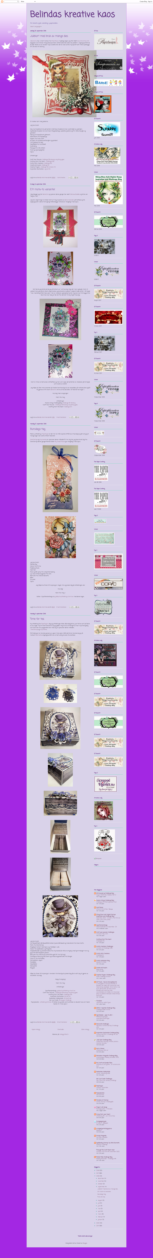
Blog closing (99, 969)
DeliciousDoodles (75, 194)
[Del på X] (73, 178)
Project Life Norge (101, 1107)
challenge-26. (48, 163)
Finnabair (99, 1001)
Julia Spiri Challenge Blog (103, 1040)
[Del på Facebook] (75, 178)
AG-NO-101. (67, 996)
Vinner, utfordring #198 (103, 1073)
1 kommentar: (61, 178)
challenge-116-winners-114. (48, 167)
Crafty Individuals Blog (103, 961)
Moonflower (55, 41)
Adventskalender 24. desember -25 (106, 927)
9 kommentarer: (62, 1022)
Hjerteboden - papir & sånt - (104, 1015)
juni (99, 1206)
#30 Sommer (100, 1095)
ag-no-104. (48, 169)
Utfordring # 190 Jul (102, 1050)
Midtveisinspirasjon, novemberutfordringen (102, 1017)
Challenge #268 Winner (103, 1010)
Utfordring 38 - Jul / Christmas (105, 1116)
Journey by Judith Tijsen (103, 1003)
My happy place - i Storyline (104, 1109)
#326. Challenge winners (103, 977)
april (99, 1211)
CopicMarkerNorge (101, 925)
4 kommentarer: (61, 417)
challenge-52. (45, 165)
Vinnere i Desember (102, 1088)
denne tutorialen (69, 200)
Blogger (85, 1243)
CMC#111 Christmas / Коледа (104, 909)
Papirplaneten (100, 1093)
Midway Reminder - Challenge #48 (106, 1159)
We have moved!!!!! (101, 1137)
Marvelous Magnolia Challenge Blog (106, 1056)
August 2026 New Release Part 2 (106, 895)
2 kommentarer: (61, 607)
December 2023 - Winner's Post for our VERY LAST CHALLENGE (108, 919)
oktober (100, 1184)
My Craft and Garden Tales (104, 1063)
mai (99, 1209)
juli (99, 1203)
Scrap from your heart (103, 1114)
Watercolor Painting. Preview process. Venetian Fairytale (107, 1042)
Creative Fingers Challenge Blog (105, 975)
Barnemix (34, 41)
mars (100, 1214)
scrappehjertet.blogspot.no (104, 1129)
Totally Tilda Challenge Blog (104, 1157)
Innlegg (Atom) (64, 1034)
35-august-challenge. (65, 1000)
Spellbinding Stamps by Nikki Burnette (107, 1143)
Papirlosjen (45, 434)
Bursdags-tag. (38, 429)
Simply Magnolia (101, 1136)
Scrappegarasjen (101, 1121)
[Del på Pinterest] (77, 178)
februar (100, 1217)
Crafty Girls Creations (103, 954)
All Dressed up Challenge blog (105, 893)
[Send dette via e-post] (69, 178)
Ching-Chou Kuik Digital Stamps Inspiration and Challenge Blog (106, 915)
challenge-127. (68, 407)
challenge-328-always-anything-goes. (66, 993)
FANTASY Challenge (101, 1144)
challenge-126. (68, 994)
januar (100, 1220)
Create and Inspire (101, 968)
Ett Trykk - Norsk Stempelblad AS (106, 982)
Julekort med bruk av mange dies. (49, 36)
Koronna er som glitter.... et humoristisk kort (108, 1065)
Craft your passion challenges (105, 932)
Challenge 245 (100, 941)
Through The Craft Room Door (105, 1150)
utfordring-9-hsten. (46, 1002)
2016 (98, 1176)
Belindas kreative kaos (72, 14)
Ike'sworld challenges (102, 1024)
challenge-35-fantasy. (69, 403)
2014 (98, 1226)
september (101, 1187)
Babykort (99, 1130)
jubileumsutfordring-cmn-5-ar (64, 597)
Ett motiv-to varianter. (42, 189)
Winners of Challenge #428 (104, 948)
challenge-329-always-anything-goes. (66, 405)
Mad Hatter (38, 635)
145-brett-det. (68, 998)
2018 (98, 1171)
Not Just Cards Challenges (104, 1079)
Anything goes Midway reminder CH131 (107, 1057)
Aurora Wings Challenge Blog (105, 900)
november (101, 1181)
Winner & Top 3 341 (102, 934)
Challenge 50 (100, 955)
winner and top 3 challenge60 (104, 1102)
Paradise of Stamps (102, 1100)
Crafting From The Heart (103, 939)
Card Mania (99, 907)
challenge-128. (50, 161)
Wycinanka (43, 440)
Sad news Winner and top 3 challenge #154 (107, 1026)
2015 (98, 1223)
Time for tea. (37, 619)
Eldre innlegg (85, 1029)
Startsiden (61, 1029)
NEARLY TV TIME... (101, 962)
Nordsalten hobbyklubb (103, 1072)
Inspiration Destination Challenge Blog (107, 1033)
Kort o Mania (100, 1049)
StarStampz (33, 440)
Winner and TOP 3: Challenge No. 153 (107, 1034)
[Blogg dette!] (71, 178)
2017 (97, 1173)
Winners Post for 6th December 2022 (107, 1152)
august (100, 1200)
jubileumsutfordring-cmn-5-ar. (66, 991)
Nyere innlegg (36, 1029)
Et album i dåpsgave (102, 1123)
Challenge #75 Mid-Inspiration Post (106, 902)
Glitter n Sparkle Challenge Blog (105, 1008)
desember (101, 1178)
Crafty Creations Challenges (104, 946)
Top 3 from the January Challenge (106, 1080)
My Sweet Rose (59, 442)
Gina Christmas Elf (83, 41)
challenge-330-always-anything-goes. (53, 160)
